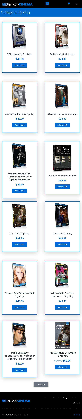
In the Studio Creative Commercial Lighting (62, 295)
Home (47, 398)
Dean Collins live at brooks (62, 175)
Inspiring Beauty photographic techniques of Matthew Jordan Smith (20, 355)
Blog (65, 398)
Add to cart (19, 65)
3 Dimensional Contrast (19, 54)
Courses (76, 403)
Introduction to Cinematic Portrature (62, 354)
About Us (56, 398)
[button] (47, 3)
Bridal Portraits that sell (62, 54)
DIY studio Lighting (19, 233)
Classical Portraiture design (62, 113)
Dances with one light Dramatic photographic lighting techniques (20, 176)
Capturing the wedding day (20, 113)
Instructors (74, 398)
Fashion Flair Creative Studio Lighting (19, 295)
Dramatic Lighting (62, 233)
